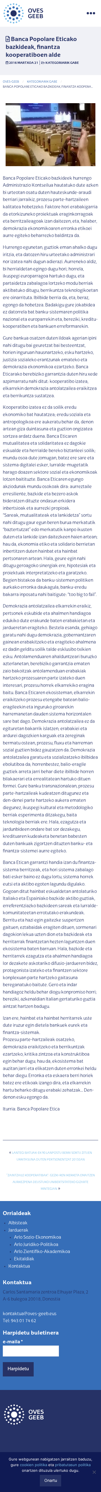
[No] (94, 1472)
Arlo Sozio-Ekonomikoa (37, 1237)
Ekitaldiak (24, 1259)
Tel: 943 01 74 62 (19, 1321)
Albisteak (17, 1223)
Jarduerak (18, 1230)
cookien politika (33, 1464)
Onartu (50, 1480)
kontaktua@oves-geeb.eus (29, 1314)
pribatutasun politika (73, 1464)
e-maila (13, 1342)
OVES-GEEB (11, 81)
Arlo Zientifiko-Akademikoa (42, 1252)
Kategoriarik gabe (62, 63)
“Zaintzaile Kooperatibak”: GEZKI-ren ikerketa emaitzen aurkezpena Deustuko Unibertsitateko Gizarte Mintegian (50, 1182)
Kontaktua (19, 1266)
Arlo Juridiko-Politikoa (36, 1245)
